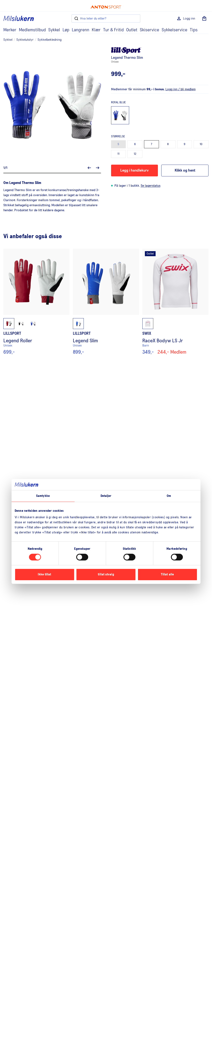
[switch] (82, 557)
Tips (194, 30)
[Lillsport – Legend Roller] (36, 302)
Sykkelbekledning (50, 39)
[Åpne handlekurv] (204, 18)
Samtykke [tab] (43, 495)
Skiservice (149, 30)
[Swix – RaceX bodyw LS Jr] (175, 302)
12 (135, 153)
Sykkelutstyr (25, 39)
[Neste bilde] (97, 167)
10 (201, 144)
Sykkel (54, 30)
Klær (96, 30)
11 (118, 153)
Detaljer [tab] (106, 495)
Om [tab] (169, 495)
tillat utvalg (106, 574)
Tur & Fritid (113, 30)
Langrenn (80, 30)
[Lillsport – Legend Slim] (106, 302)
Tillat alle (167, 574)
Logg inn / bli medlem (180, 89)
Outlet (131, 30)
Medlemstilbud (32, 30)
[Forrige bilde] (89, 167)
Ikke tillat (44, 574)
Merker (9, 30)
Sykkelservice (174, 30)
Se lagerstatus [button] (150, 185)
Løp (66, 30)
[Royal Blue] (120, 115)
